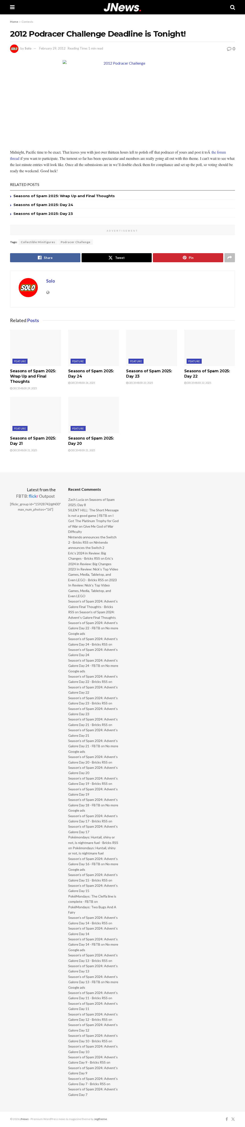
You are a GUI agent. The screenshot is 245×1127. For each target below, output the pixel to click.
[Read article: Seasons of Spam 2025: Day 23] (151, 348)
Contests (27, 21)
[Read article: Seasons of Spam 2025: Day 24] (93, 348)
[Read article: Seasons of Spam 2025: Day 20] (93, 415)
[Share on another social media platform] (229, 257)
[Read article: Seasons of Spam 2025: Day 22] (209, 348)
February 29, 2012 (52, 48)
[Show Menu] (12, 7)
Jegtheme (100, 1119)
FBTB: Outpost (35, 496)
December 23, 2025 (140, 382)
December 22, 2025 (198, 382)
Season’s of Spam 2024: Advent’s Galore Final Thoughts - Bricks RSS (93, 606)
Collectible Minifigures (38, 242)
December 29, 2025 (24, 388)
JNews (24, 1119)
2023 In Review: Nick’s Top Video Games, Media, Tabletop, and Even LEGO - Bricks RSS (93, 574)
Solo (28, 48)
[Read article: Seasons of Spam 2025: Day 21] (35, 415)
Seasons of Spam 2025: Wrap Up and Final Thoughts (64, 196)
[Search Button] (232, 7)
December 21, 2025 (24, 450)
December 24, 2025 (82, 382)
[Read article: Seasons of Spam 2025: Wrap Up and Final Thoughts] (35, 348)
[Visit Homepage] (122, 7)
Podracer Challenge (75, 242)
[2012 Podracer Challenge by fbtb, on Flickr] (122, 102)
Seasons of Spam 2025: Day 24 (43, 204)
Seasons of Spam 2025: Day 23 (43, 213)
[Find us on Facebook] (227, 1119)
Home (14, 21)
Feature (20, 361)
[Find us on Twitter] (233, 1119)
